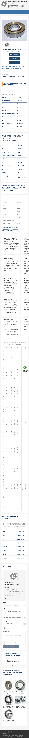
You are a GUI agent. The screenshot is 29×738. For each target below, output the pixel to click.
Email (5, 602)
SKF (3, 535)
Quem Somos (4, 731)
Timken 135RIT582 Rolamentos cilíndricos (10, 239)
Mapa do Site (20, 731)
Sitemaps (4, 733)
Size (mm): (5, 176)
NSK (3, 531)
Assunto (6, 615)
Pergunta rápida (8, 621)
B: (2, 120)
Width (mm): (5, 110)
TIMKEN (4, 547)
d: (2, 107)
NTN (3, 539)
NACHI (4, 554)
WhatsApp (14, 58)
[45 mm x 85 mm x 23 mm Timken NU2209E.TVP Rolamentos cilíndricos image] (14, 30)
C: (2, 104)
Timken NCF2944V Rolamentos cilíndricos (10, 320)
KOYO (4, 550)
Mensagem (6, 631)
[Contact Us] (25, 369)
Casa (2, 15)
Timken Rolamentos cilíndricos (17, 15)
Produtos (7, 15)
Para (5, 609)
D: (2, 127)
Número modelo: (7, 100)
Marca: (4, 97)
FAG (3, 543)
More (13, 666)
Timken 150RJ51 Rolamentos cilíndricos (10, 300)
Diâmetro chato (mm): (8, 117)
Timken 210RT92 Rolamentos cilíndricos (10, 259)
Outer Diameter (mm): (8, 113)
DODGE (4, 558)
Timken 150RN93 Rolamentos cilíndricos (10, 279)
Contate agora (14, 55)
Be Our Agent (14, 62)
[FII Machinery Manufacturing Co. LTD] (4, 3)
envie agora (11, 646)
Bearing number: (7, 123)
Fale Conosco (12, 731)
